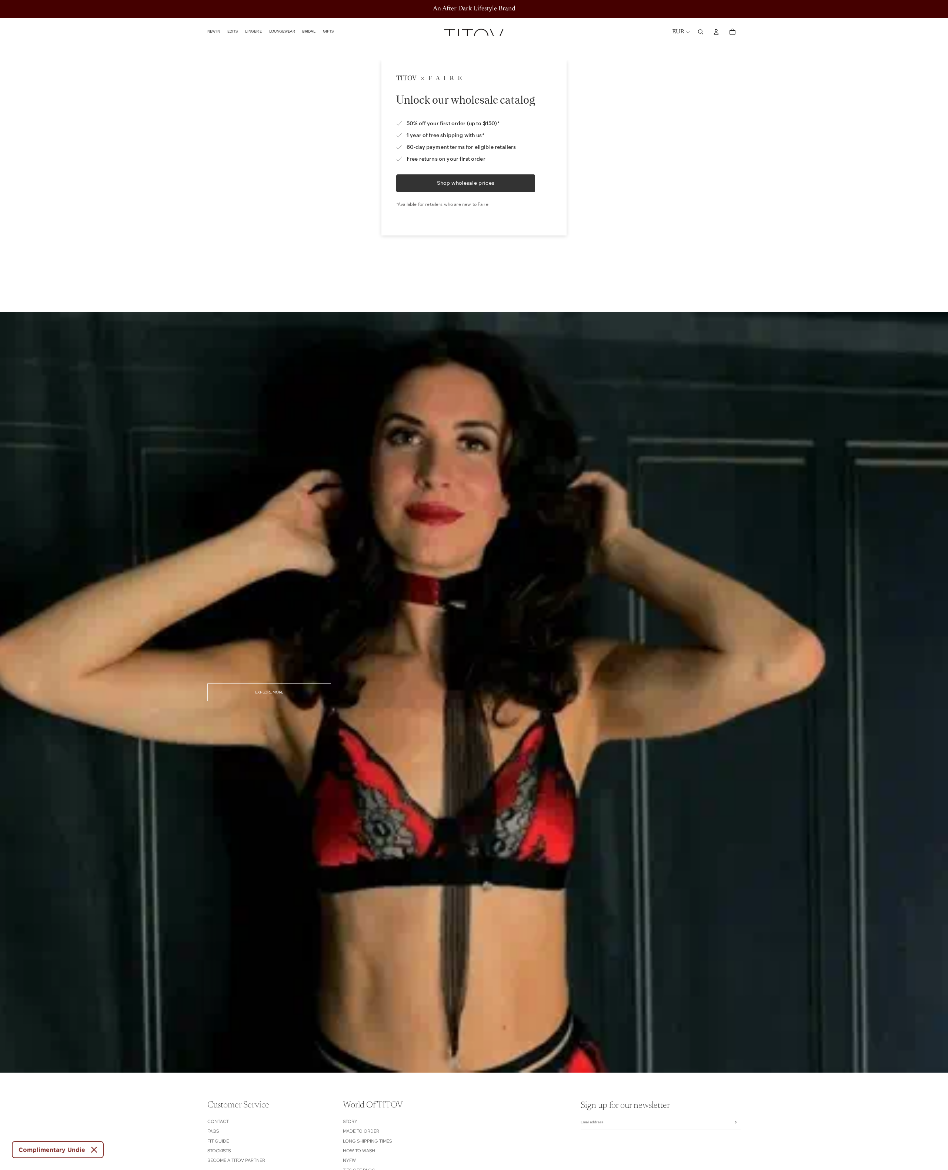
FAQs (213, 1131)
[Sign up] (735, 1122)
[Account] (716, 32)
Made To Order (361, 1131)
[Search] (700, 32)
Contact (218, 1121)
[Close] (94, 1150)
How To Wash (359, 1151)
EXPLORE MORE (269, 692)
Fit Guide (218, 1141)
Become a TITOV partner (236, 1160)
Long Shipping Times (367, 1141)
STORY (350, 1121)
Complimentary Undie (52, 1149)
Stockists (219, 1151)
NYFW (349, 1160)
